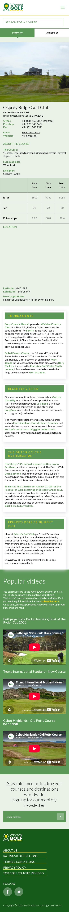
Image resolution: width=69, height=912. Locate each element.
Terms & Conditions (18, 861)
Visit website (29, 135)
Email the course (31, 132)
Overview (17, 33)
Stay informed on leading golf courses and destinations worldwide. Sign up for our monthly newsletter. (35, 794)
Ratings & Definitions (20, 856)
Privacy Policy (14, 867)
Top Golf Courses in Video (23, 873)
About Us (10, 850)
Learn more (52, 33)
